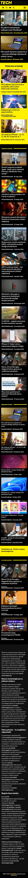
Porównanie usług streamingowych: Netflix (10, 634)
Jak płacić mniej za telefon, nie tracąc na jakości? (13, 195)
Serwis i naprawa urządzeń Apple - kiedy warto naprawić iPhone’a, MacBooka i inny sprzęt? (13, 170)
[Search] (13, 7)
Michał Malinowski (7, 33)
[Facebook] (3, 7)
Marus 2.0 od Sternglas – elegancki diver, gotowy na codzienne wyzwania (12, 369)
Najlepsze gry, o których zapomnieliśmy (10, 111)
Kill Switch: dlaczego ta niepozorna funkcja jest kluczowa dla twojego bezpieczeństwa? (11, 297)
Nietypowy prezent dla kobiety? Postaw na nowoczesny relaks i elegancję (14, 219)
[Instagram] (6, 7)
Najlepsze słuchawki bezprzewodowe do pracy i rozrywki (11, 608)
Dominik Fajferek (6, 59)
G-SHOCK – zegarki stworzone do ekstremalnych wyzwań (13, 322)
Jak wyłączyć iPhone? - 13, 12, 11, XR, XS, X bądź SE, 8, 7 (12, 135)
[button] (24, 7)
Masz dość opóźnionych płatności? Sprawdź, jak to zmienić (11, 394)
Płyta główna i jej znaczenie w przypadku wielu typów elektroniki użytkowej (12, 86)
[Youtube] (10, 7)
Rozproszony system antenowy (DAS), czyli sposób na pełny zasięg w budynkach (14, 244)
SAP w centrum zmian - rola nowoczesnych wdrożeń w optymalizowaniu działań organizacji (12, 270)
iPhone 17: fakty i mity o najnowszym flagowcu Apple (12, 345)
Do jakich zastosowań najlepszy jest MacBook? (11, 28)
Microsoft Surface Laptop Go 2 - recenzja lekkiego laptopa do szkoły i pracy (14, 53)
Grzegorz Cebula (6, 92)
